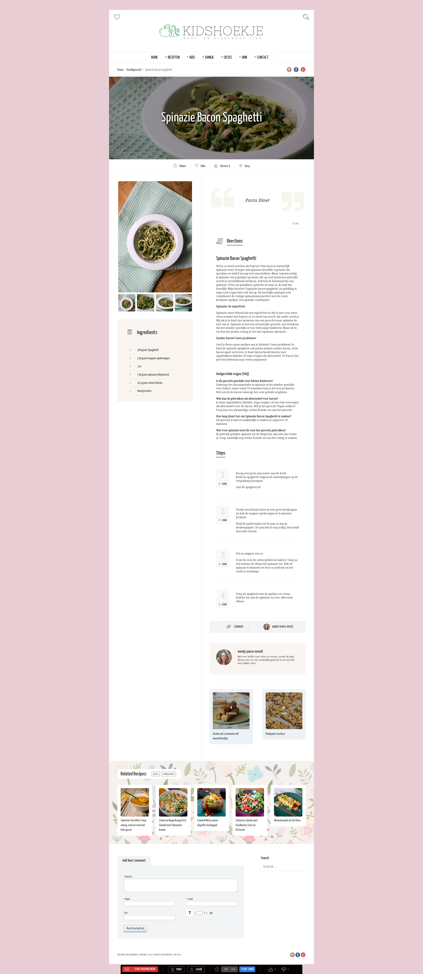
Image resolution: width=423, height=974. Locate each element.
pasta (155, 774)
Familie (209, 57)
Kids (192, 57)
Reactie (128, 876)
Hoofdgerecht (134, 69)
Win (244, 57)
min (233, 969)
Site (126, 913)
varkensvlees (168, 774)
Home (154, 57)
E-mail (189, 899)
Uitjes (228, 57)
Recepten (174, 57)
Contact (263, 57)
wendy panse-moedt (282, 626)
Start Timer (247, 969)
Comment (239, 626)
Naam (127, 899)
